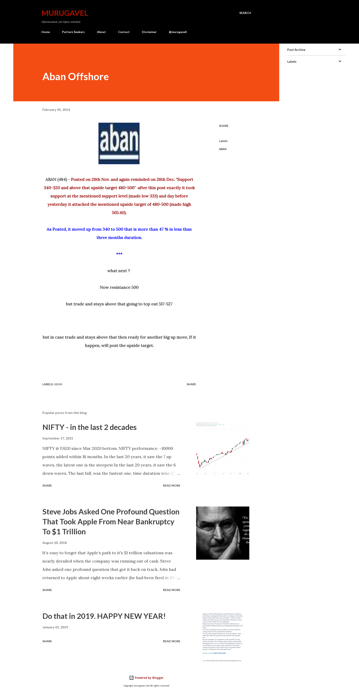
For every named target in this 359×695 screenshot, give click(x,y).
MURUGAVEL (65, 12)
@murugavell (178, 32)
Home (46, 32)
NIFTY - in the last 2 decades (89, 427)
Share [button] (224, 125)
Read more (171, 485)
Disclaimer (149, 32)
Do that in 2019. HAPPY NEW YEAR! (104, 615)
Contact (124, 32)
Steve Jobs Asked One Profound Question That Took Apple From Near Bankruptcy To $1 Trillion (111, 521)
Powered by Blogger (149, 678)
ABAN (222, 149)
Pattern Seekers (73, 32)
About (101, 32)
